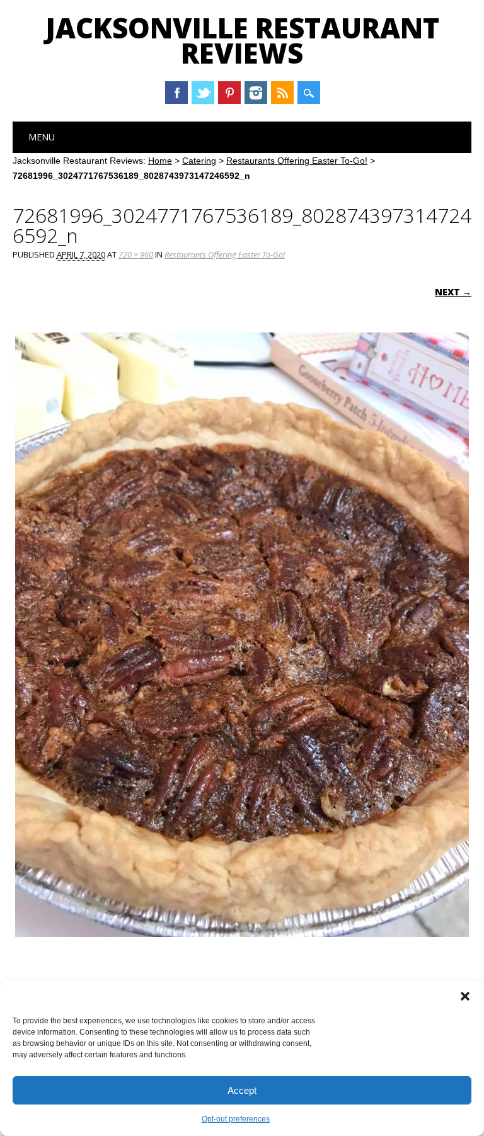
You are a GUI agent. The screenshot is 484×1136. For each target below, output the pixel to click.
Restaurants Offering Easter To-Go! (296, 161)
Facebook (176, 92)
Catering (199, 161)
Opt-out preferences (236, 1119)
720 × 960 (135, 254)
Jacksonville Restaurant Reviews (242, 40)
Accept (242, 1090)
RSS (282, 92)
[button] (465, 996)
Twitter (203, 92)
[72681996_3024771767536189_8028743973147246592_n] (242, 949)
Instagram (256, 92)
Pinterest (229, 92)
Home (160, 161)
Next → (453, 292)
